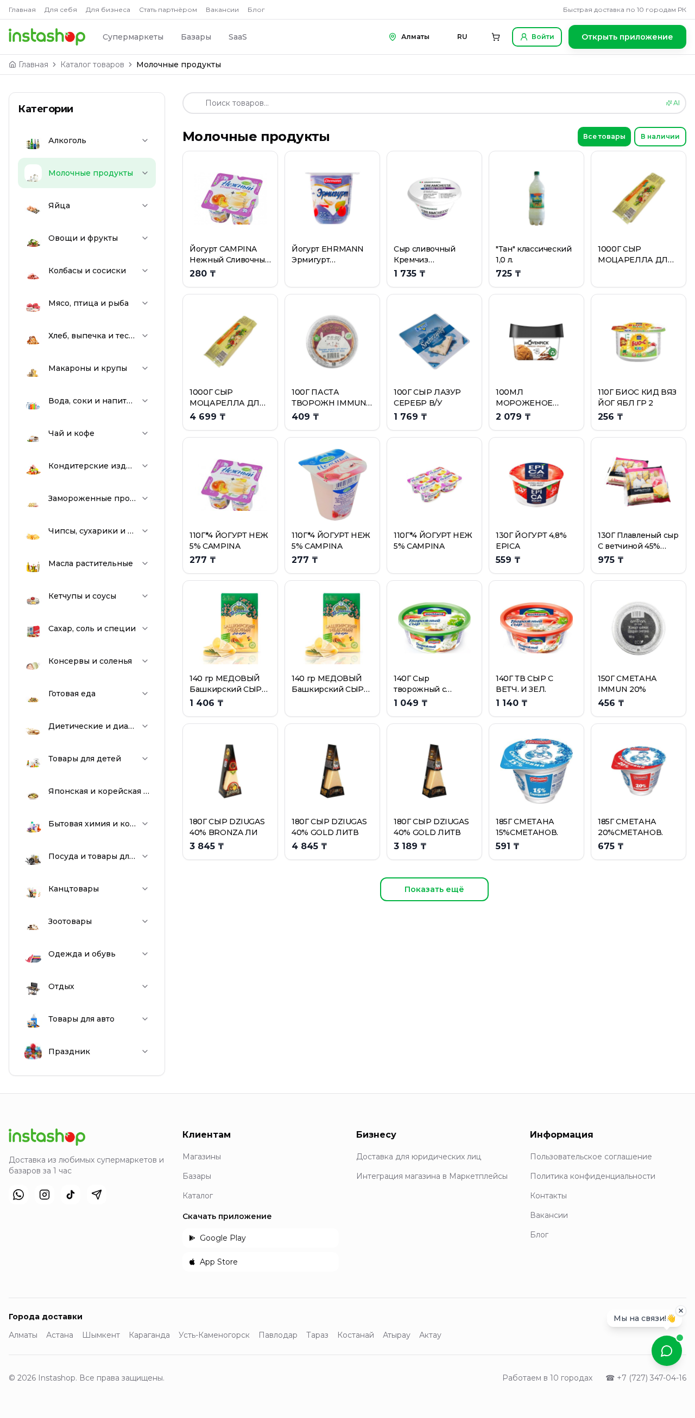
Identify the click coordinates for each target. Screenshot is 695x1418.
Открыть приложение (627, 37)
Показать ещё (434, 889)
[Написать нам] (667, 1351)
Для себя (61, 9)
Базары (196, 37)
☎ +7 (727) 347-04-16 (645, 1378)
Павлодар (278, 1335)
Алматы (23, 1335)
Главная (22, 9)
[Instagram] (44, 1194)
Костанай (355, 1335)
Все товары (604, 136)
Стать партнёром (168, 9)
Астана (59, 1335)
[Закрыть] (680, 1312)
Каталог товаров (92, 64)
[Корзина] (496, 37)
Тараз (317, 1335)
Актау (430, 1335)
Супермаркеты (133, 37)
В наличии (660, 136)
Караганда (149, 1335)
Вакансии (222, 9)
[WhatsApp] (18, 1194)
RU (462, 37)
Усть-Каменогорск (214, 1335)
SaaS (238, 37)
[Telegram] (96, 1194)
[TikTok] (70, 1194)
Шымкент (101, 1335)
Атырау (396, 1335)
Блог (256, 9)
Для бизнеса (108, 9)
